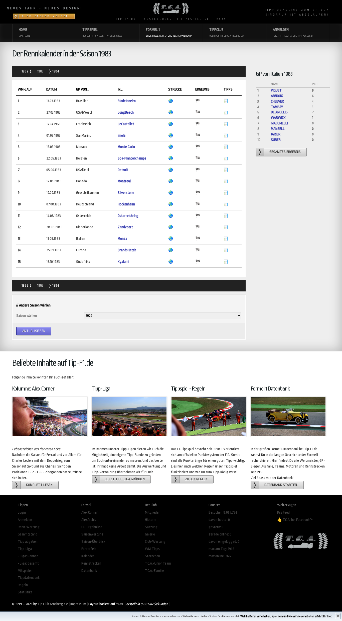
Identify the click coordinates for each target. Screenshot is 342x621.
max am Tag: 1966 (221, 549)
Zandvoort (125, 227)
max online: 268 (220, 556)
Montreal (124, 181)
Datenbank (89, 571)
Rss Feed (283, 512)
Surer (276, 140)
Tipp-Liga (25, 549)
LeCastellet (126, 124)
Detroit (123, 170)
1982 (25, 71)
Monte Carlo (126, 147)
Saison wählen (26, 316)
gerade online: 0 (220, 534)
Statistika (25, 592)
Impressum (78, 604)
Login (22, 512)
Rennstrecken (91, 563)
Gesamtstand (27, 534)
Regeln (23, 585)
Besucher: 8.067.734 (223, 512)
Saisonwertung (92, 534)
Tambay (277, 107)
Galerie (150, 534)
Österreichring (128, 216)
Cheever (277, 101)
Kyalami (123, 262)
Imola (121, 135)
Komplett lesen (39, 485)
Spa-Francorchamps (132, 158)
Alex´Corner (89, 512)
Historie (150, 520)
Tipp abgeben (28, 541)
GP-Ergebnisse (91, 527)
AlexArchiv (88, 520)
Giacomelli (279, 123)
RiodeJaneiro (127, 101)
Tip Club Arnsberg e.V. (53, 604)
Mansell (278, 129)
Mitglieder (152, 512)
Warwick (278, 118)
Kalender (87, 556)
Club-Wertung (155, 541)
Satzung (151, 527)
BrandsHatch (127, 250)
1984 (55, 71)
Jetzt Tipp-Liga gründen (125, 479)
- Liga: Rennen (28, 556)
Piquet (276, 90)
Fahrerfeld (88, 549)
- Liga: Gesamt (28, 563)
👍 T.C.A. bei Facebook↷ (295, 520)
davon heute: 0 (219, 520)
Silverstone (126, 193)
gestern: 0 (216, 527)
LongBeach (126, 112)
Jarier (275, 134)
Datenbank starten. (281, 485)
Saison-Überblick (93, 541)
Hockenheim (126, 204)
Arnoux (277, 96)
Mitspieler (25, 571)
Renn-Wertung (29, 527)
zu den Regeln (196, 479)
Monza (122, 239)
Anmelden (25, 520)
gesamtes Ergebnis (285, 152)
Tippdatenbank (29, 578)
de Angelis (279, 112)
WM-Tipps (152, 549)
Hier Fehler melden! (46, 16)
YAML (120, 604)
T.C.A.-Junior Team (158, 563)
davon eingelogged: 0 (224, 541)
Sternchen (152, 556)
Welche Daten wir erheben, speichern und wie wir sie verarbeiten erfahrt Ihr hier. (286, 616)
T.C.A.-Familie (154, 571)
